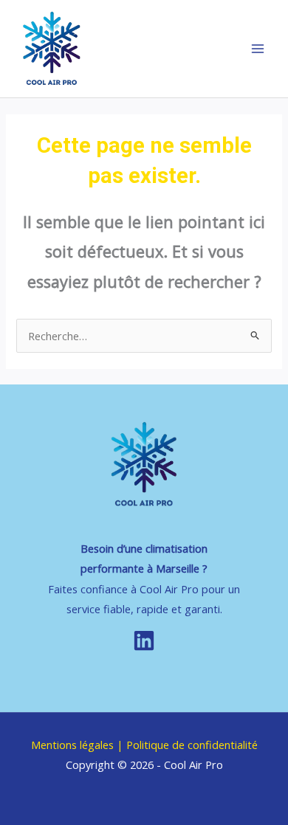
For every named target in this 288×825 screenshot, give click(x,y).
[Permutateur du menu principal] (257, 48)
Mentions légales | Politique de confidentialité (144, 744)
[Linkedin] (144, 640)
